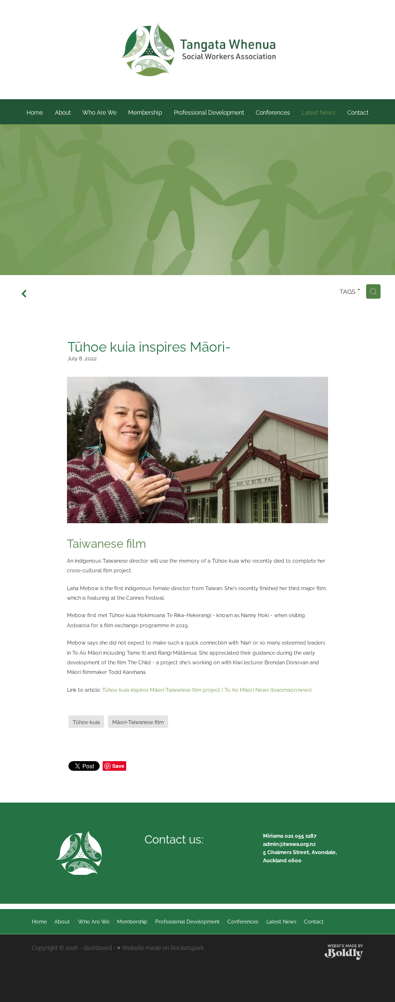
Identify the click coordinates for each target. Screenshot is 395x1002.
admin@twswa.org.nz (289, 843)
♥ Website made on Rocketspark (160, 947)
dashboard (97, 947)
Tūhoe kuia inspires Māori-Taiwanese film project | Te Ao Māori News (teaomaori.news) (207, 689)
